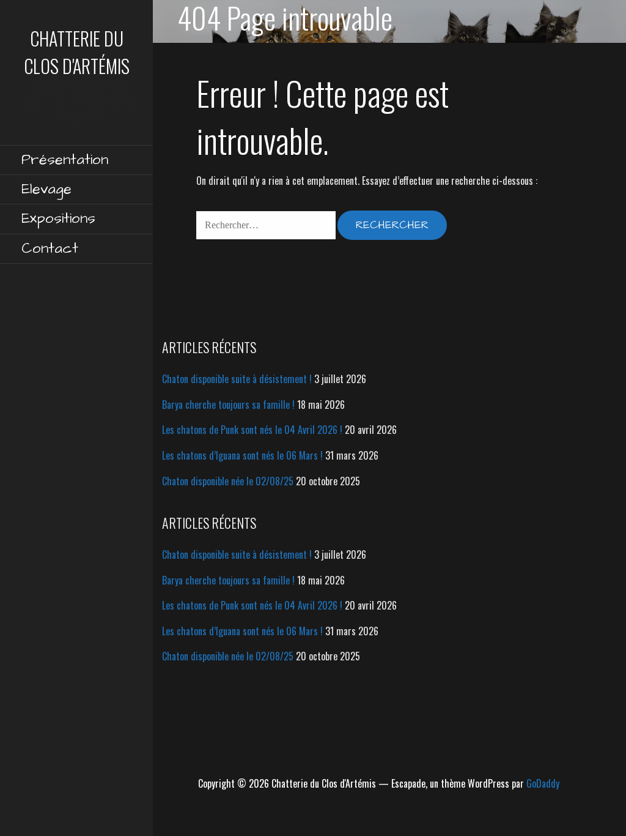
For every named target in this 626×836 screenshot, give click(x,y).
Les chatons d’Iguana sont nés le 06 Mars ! (242, 455)
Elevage (46, 189)
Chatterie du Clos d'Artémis (77, 52)
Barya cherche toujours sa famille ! (228, 404)
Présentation (64, 159)
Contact (49, 248)
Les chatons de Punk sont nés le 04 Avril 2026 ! (252, 429)
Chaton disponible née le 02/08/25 (227, 481)
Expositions (58, 218)
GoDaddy (542, 783)
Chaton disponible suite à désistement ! (237, 378)
